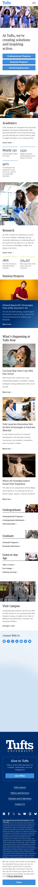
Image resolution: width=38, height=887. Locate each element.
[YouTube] (21, 641)
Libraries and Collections (19, 798)
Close (19, 882)
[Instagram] (4, 641)
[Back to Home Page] (19, 746)
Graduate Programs (19, 62)
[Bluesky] (29, 641)
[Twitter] (12, 641)
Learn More (20, 775)
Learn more (7, 143)
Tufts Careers (20, 787)
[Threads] (25, 641)
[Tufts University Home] (7, 3)
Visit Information (9, 524)
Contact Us (20, 804)
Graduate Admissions (11, 546)
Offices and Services (20, 792)
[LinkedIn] (17, 641)
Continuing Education (19, 67)
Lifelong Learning (9, 572)
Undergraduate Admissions (13, 520)
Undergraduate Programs (19, 56)
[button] (33, 23)
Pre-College (7, 568)
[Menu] (33, 3)
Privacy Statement (15, 876)
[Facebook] (8, 641)
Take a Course (8, 565)
